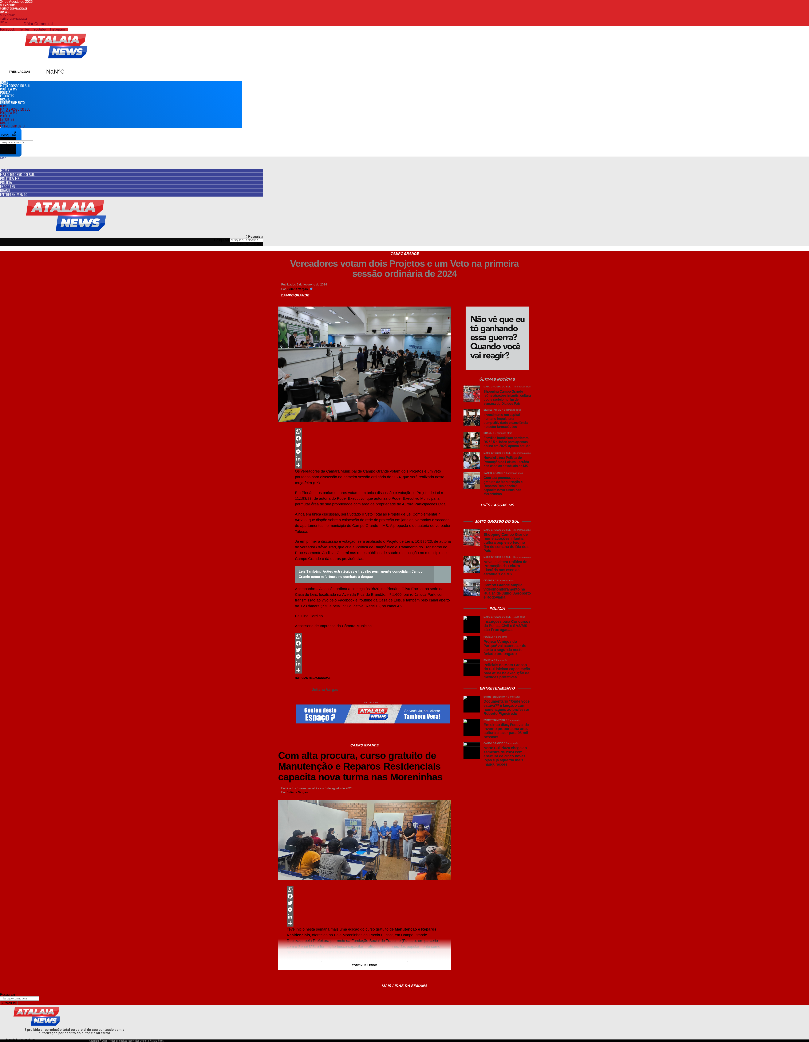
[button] (8, 133)
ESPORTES (7, 96)
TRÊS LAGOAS (37, 71)
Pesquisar (8, 138)
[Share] (373, 465)
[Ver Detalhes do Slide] (497, 368)
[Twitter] (373, 445)
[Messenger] (373, 451)
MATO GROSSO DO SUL (15, 86)
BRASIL (5, 99)
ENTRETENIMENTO (12, 102)
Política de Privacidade (13, 8)
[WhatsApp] (373, 431)
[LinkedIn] (373, 458)
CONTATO (4, 11)
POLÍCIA (5, 92)
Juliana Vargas (297, 289)
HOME (4, 82)
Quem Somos (7, 5)
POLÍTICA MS (8, 89)
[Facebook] (373, 438)
